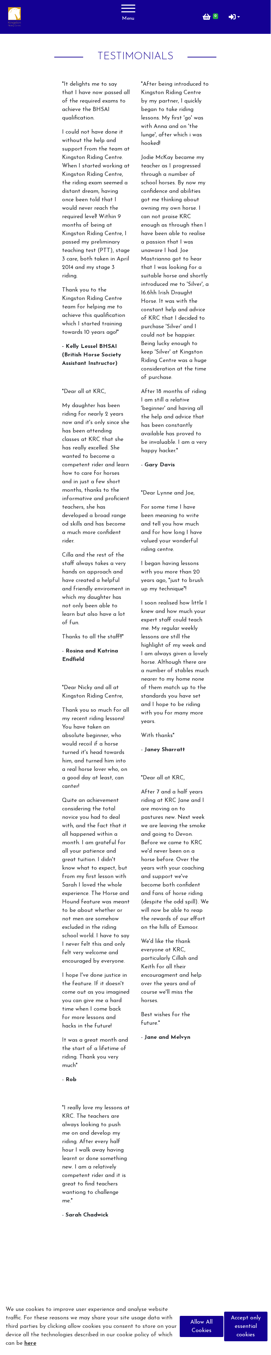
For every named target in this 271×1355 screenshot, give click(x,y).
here (30, 1343)
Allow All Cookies (201, 1326)
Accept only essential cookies (246, 1326)
